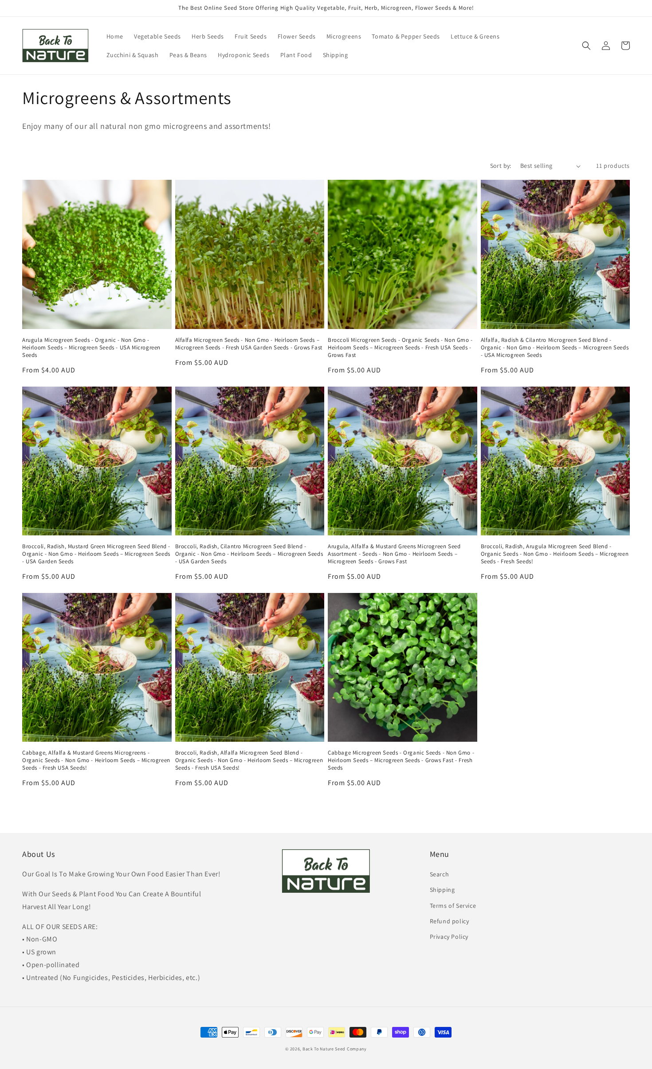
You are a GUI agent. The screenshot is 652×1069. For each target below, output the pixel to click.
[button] (586, 45)
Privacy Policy (449, 937)
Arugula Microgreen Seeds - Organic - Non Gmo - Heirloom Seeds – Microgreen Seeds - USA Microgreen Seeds (91, 348)
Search (439, 874)
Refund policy (449, 921)
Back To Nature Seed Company (334, 1049)
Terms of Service (453, 906)
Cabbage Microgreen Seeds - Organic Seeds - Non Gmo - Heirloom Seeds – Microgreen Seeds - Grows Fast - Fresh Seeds (401, 760)
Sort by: (500, 166)
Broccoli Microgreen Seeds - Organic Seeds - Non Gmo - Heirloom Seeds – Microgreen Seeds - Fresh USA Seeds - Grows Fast (400, 348)
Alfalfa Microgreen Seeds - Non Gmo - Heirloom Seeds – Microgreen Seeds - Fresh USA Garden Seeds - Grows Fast (248, 344)
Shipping (442, 890)
